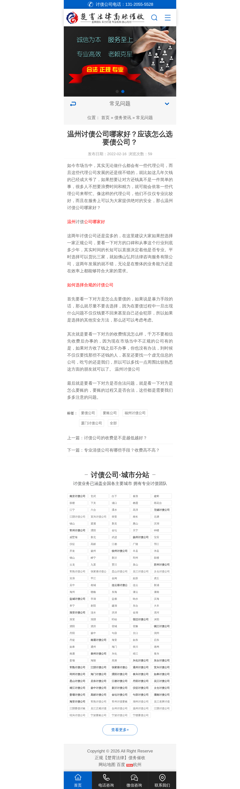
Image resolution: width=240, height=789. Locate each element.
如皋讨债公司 (162, 674)
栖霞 (135, 502)
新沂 (114, 557)
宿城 (114, 626)
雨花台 (158, 502)
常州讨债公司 (77, 530)
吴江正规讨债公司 (98, 709)
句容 (114, 633)
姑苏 (135, 578)
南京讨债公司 (77, 496)
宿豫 (135, 626)
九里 (93, 564)
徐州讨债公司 (120, 550)
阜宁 (72, 605)
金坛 (114, 530)
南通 (72, 653)
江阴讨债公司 (77, 516)
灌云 (135, 591)
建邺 (156, 496)
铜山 (72, 557)
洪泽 (114, 612)
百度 (121, 764)
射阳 (93, 605)
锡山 (72, 523)
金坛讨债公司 (120, 694)
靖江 (135, 653)
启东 (156, 639)
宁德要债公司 (141, 715)
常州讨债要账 (120, 701)
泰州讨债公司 (98, 653)
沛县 (156, 550)
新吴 (114, 523)
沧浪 (72, 578)
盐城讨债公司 (77, 598)
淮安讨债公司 (77, 612)
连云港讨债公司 (120, 586)
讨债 (80, 221)
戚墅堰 (73, 537)
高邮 (93, 544)
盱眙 (114, 619)
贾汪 (114, 564)
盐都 (114, 598)
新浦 (156, 585)
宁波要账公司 (98, 715)
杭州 (137, 764)
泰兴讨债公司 (141, 674)
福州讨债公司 (135, 413)
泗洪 (93, 626)
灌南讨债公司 (162, 694)
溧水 (114, 509)
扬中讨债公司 (98, 687)
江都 (114, 544)
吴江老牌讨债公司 (162, 702)
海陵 (93, 660)
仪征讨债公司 (141, 687)
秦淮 (135, 496)
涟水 (93, 612)
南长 (135, 516)
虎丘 (156, 578)
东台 (135, 605)
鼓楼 (72, 502)
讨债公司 (75, 207)
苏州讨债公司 (162, 564)
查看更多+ (120, 730)
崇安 (114, 516)
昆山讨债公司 (120, 571)
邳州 (135, 557)
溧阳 (93, 530)
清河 (156, 612)
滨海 (156, 598)
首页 (105, 117)
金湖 (135, 612)
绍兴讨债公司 (77, 715)
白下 (114, 496)
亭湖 (93, 598)
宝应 (156, 537)
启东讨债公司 (98, 680)
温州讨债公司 (141, 708)
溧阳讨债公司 (120, 674)
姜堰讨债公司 (77, 694)
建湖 (114, 605)
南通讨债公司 (98, 639)
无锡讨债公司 (162, 509)
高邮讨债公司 (98, 694)
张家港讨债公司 (98, 572)
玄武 (93, 496)
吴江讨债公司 (141, 571)
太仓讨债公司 (162, 571)
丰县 (135, 550)
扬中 (93, 633)
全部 (113, 423)
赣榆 (93, 591)
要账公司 (110, 413)
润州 (156, 633)
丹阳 (72, 633)
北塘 (156, 516)
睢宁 (93, 557)
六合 (93, 509)
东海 (114, 591)
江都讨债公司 (120, 680)
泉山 (135, 564)
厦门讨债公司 (91, 423)
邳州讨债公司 (77, 674)
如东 (135, 639)
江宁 (72, 509)
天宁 (135, 530)
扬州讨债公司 (141, 537)
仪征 (72, 544)
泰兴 (156, 653)
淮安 (72, 619)
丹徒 (72, 639)
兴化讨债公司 (141, 660)
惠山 (135, 523)
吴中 (72, 585)
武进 (114, 537)
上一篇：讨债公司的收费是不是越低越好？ (107, 437)
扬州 (93, 550)
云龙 (72, 564)
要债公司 (88, 413)
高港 (114, 660)
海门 (114, 646)
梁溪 (93, 523)
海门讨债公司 (98, 674)
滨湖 (156, 523)
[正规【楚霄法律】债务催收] (107, 17)
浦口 (114, 502)
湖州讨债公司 (141, 701)
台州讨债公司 (120, 708)
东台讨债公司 (162, 660)
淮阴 (93, 619)
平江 (93, 578)
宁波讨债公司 (120, 715)
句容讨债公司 (141, 694)
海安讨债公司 (77, 701)
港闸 (156, 646)
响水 (135, 598)
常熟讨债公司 (77, 571)
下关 (93, 502)
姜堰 (72, 660)
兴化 (114, 653)
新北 (93, 537)
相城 (93, 585)
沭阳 (156, 619)
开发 (72, 550)
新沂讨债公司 (120, 687)
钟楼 (156, 530)
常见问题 (144, 117)
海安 (114, 639)
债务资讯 (122, 117)
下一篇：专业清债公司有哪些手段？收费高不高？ (113, 450)
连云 (135, 585)
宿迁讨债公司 (141, 619)
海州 (72, 591)
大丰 (156, 605)
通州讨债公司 (141, 667)
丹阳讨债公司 (141, 680)
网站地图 (107, 764)
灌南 (156, 591)
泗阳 (72, 626)
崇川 (135, 646)
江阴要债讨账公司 (77, 709)
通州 (93, 646)
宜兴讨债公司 (98, 516)
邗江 (156, 544)
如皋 (72, 646)
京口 (135, 633)
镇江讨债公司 (162, 626)
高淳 (135, 509)
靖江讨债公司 (77, 687)
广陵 (135, 544)
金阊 (114, 578)
